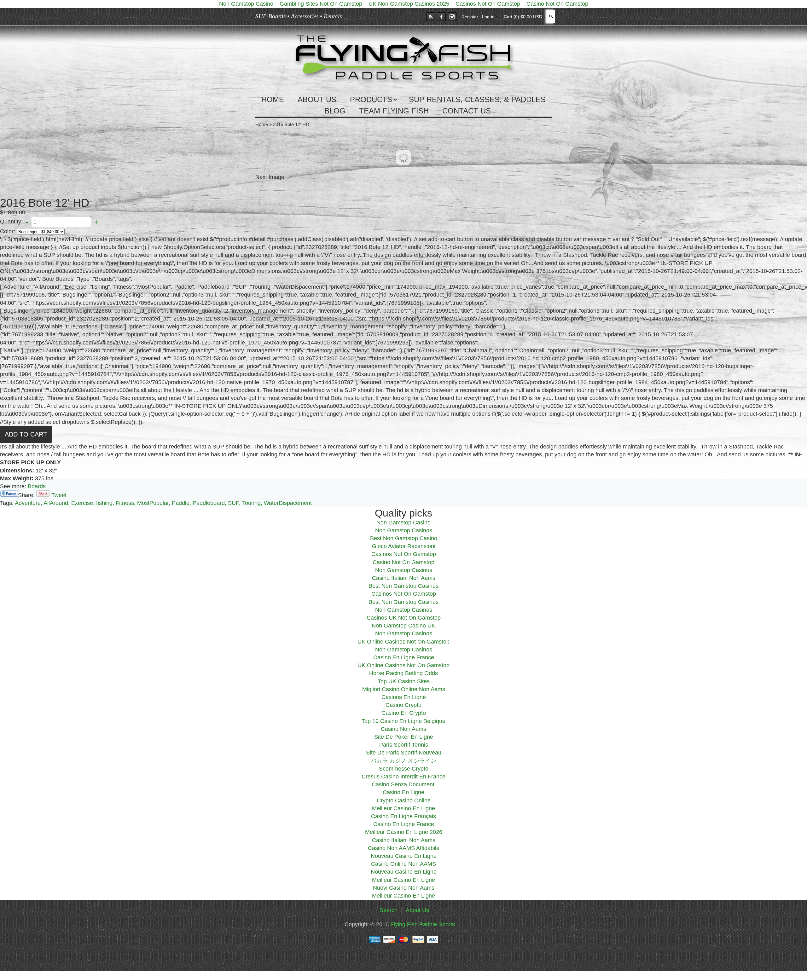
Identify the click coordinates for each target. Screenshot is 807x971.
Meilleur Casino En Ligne (403, 808)
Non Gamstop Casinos (403, 530)
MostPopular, (153, 503)
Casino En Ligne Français (403, 816)
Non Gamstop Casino (403, 522)
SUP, (234, 503)
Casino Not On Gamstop (403, 562)
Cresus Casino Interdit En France (403, 776)
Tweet (59, 495)
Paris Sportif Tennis (403, 745)
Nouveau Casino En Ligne (404, 856)
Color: (7, 231)
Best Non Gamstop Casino (403, 538)
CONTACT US (466, 111)
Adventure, (28, 503)
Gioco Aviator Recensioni (403, 546)
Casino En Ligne (403, 792)
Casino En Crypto (403, 713)
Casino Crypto (403, 705)
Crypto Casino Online (404, 800)
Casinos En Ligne (403, 697)
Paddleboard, (209, 503)
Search (550, 16)
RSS (430, 16)
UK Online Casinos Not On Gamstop (403, 642)
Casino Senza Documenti (404, 784)
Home (261, 124)
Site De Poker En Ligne (403, 737)
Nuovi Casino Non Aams (403, 888)
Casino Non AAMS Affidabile (403, 848)
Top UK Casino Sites (404, 681)
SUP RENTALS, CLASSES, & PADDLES (477, 99)
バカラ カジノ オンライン (403, 761)
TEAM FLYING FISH (394, 111)
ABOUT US (317, 99)
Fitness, (126, 503)
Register (470, 16)
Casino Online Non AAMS (403, 864)
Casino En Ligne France (403, 657)
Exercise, (83, 503)
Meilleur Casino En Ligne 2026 (403, 832)
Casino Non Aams (403, 729)
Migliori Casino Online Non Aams (403, 689)
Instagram (452, 16)
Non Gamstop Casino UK (403, 625)
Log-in (488, 16)
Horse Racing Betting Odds (403, 673)
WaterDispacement (288, 503)
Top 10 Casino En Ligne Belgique (403, 721)
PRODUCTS (371, 99)
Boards (37, 486)
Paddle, (181, 503)
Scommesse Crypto (403, 769)
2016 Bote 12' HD (291, 124)
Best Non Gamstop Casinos (403, 586)
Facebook (441, 16)
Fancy (9, 493)
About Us (417, 910)
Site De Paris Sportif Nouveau (403, 752)
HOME (272, 99)
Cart (523, 16)
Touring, (252, 503)
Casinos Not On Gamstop (403, 554)
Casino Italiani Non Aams (403, 578)
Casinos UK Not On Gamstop (404, 618)
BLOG (334, 111)
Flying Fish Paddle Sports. (423, 924)
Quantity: (11, 221)
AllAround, (57, 503)
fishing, (105, 503)
